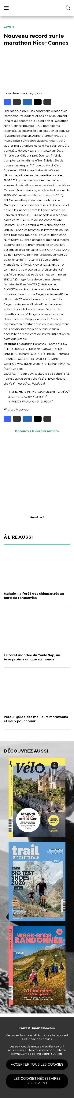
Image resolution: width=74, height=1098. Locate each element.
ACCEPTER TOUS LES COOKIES (37, 1064)
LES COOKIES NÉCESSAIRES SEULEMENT (37, 1081)
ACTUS (9, 27)
